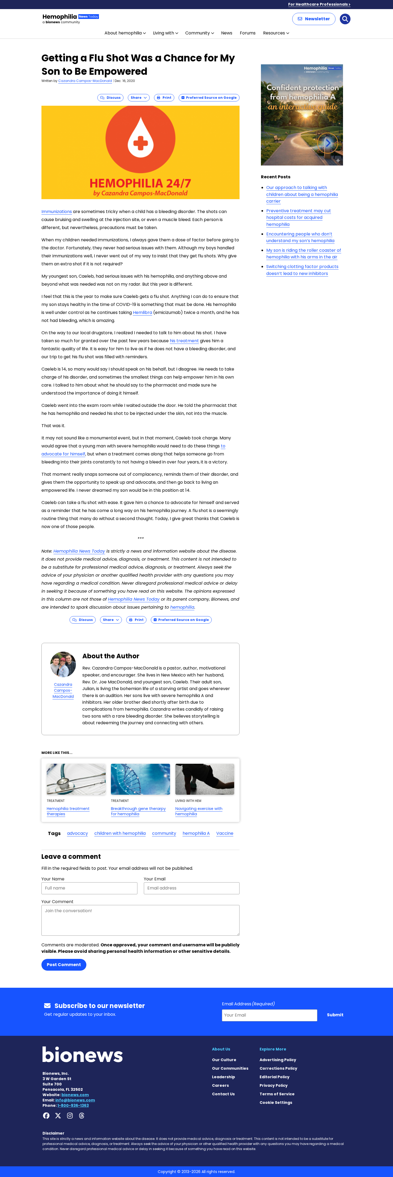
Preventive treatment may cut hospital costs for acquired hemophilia (298, 217)
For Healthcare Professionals (318, 4)
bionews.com (75, 1094)
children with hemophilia (120, 833)
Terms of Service (277, 1094)
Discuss (112, 97)
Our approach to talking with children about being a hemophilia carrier (302, 194)
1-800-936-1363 (73, 1105)
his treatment (184, 341)
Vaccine (224, 833)
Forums (248, 33)
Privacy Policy (274, 1085)
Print (165, 97)
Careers (220, 1085)
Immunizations (56, 211)
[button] (314, 19)
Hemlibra (142, 312)
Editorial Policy (275, 1077)
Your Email (154, 879)
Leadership (223, 1077)
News (226, 33)
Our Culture (224, 1059)
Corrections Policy (278, 1068)
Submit (335, 1015)
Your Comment (57, 902)
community (164, 833)
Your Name (52, 879)
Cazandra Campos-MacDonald (85, 80)
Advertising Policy (278, 1059)
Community (197, 33)
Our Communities (230, 1068)
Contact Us (223, 1094)
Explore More (273, 1049)
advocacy (77, 833)
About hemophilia (123, 33)
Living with (163, 33)
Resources (274, 33)
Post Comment (64, 965)
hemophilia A (196, 833)
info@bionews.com (75, 1100)
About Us (221, 1049)
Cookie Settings (276, 1102)
